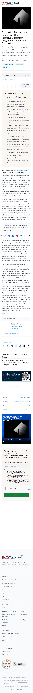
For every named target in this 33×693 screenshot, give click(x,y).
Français (4, 80)
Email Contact (25, 329)
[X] (15, 689)
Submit (16, 495)
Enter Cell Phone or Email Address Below (16, 462)
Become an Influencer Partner (11, 633)
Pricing (4, 625)
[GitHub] (11, 86)
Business (5, 67)
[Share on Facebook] (9, 235)
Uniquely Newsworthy (8, 583)
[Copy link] (29, 235)
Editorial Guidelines (7, 655)
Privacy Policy (6, 651)
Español (10, 80)
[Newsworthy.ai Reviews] (6, 664)
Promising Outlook (16, 326)
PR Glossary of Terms (8, 637)
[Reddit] (3, 86)
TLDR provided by (9, 97)
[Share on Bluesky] (21, 235)
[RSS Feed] (16, 86)
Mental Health (19, 64)
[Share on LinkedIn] (13, 235)
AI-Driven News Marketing (10, 608)
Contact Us (5, 600)
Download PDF (26, 85)
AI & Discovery (6, 590)
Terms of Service (7, 648)
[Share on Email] (25, 235)
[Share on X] (5, 235)
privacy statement (22, 682)
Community (5, 640)
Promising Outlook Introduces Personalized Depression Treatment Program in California (15, 362)
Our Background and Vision (10, 580)
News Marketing (7, 586)
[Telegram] (21, 689)
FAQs (3, 593)
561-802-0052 (15, 329)
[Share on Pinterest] (17, 235)
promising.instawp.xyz (11, 334)
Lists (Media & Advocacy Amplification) (13, 611)
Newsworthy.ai (22, 170)
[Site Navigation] (29, 3)
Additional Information (9, 314)
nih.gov (6, 291)
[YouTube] (18, 689)
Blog (3, 596)
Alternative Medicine (8, 64)
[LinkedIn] (7, 86)
